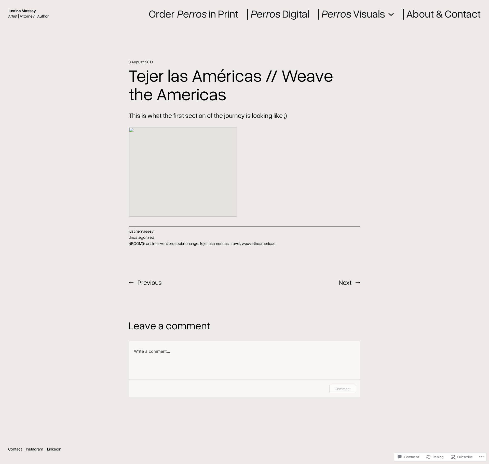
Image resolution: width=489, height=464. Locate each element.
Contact (15, 449)
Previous (150, 282)
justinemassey (141, 231)
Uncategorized (141, 237)
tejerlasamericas (214, 243)
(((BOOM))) (137, 243)
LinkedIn (54, 449)
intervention (162, 243)
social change (186, 243)
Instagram (34, 449)
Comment (343, 389)
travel (235, 243)
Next (345, 282)
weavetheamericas (258, 243)
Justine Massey (22, 10)
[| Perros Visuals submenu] (391, 13)
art (148, 243)
